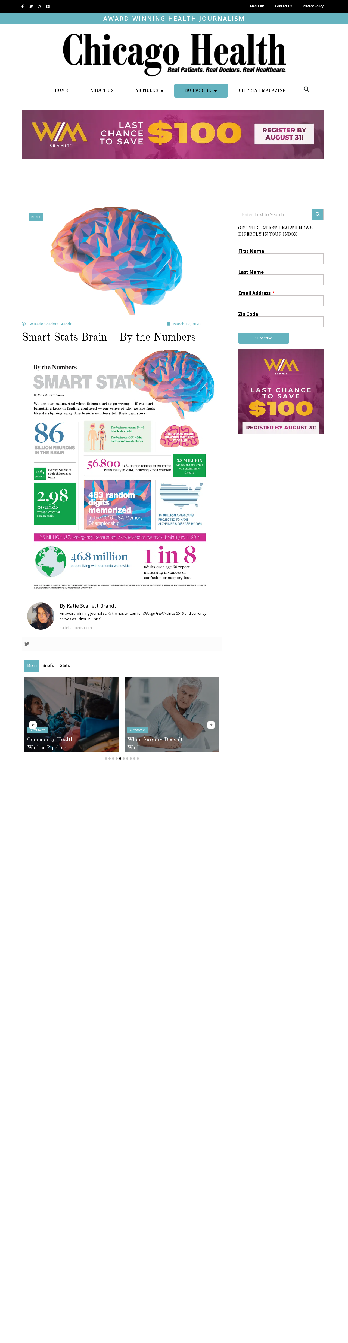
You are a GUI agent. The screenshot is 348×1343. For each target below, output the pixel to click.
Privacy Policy (313, 6)
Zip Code (248, 314)
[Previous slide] (33, 725)
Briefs (35, 217)
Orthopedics (137, 730)
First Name (251, 251)
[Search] (317, 214)
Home (61, 91)
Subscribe (198, 91)
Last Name (251, 272)
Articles (146, 91)
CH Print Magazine (262, 91)
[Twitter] (31, 6)
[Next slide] (211, 725)
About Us (101, 91)
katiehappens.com (76, 627)
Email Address (255, 293)
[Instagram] (39, 6)
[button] (306, 89)
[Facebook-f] (22, 6)
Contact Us (283, 6)
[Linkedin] (47, 6)
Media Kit (257, 6)
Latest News (37, 730)
